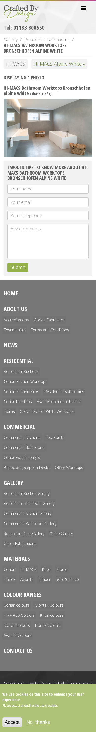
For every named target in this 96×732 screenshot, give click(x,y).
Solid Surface (67, 579)
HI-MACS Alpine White (58, 63)
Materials (17, 559)
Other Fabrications (20, 543)
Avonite (26, 579)
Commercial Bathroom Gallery (30, 523)
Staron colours (17, 625)
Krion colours (52, 615)
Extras (9, 411)
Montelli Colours (49, 605)
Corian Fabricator (49, 319)
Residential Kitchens (21, 371)
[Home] (23, 13)
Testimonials (15, 330)
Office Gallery (61, 533)
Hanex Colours (48, 625)
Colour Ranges (23, 594)
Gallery (11, 40)
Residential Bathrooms (47, 40)
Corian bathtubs (18, 401)
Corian (9, 569)
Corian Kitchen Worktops (25, 381)
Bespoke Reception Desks (27, 467)
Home (11, 293)
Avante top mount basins (58, 401)
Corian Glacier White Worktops (47, 411)
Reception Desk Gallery (24, 533)
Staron (62, 569)
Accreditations (16, 319)
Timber (45, 579)
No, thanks (38, 722)
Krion (46, 569)
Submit (18, 267)
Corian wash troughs (22, 457)
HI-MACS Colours (19, 615)
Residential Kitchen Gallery (27, 493)
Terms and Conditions (50, 330)
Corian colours (17, 605)
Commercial (19, 427)
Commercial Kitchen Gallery (27, 513)
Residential (18, 361)
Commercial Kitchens (22, 437)
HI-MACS (28, 569)
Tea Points (55, 437)
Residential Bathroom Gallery (29, 503)
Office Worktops (69, 467)
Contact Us (18, 650)
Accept (12, 722)
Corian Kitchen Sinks (21, 391)
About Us (15, 309)
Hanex (9, 579)
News (10, 345)
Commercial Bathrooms (24, 447)
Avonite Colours (18, 635)
